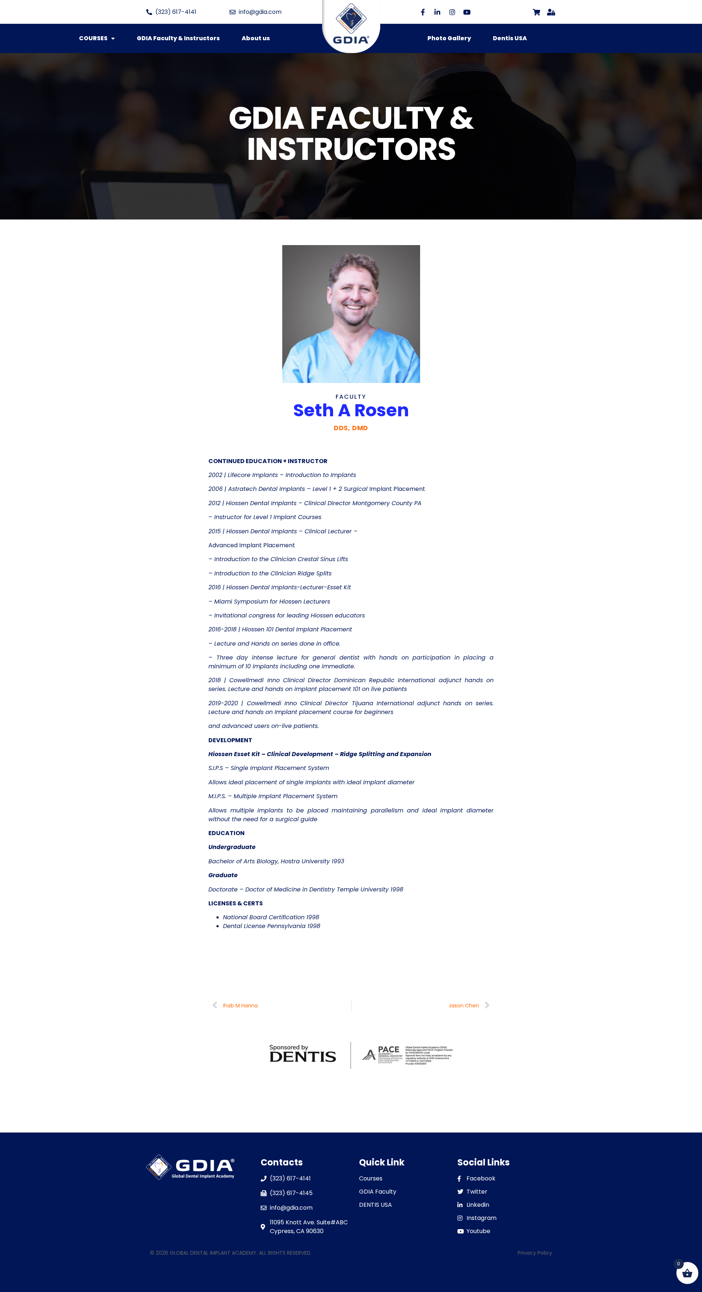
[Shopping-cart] (536, 11)
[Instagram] (452, 11)
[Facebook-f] (422, 11)
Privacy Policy (535, 1253)
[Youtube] (466, 11)
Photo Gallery (449, 38)
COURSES (93, 38)
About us (256, 38)
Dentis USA (510, 38)
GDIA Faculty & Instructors (178, 38)
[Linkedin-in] (437, 11)
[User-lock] (551, 11)
